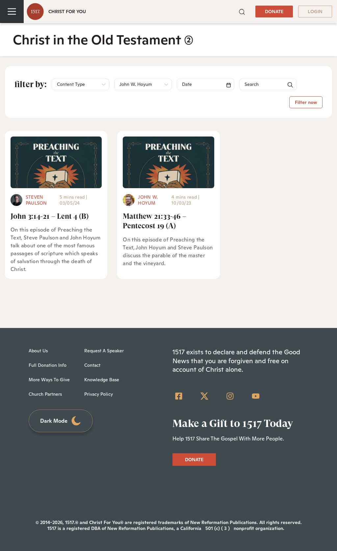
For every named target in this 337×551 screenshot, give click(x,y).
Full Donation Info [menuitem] (47, 365)
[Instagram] (230, 396)
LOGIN (315, 11)
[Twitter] (204, 396)
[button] (242, 11)
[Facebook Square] (178, 396)
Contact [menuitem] (92, 365)
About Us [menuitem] (38, 351)
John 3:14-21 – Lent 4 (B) (50, 216)
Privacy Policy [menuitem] (98, 394)
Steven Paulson (36, 200)
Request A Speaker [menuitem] (104, 351)
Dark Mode (53, 420)
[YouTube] (255, 396)
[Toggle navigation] (12, 11)
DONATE (274, 11)
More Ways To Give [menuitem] (49, 380)
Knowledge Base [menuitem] (101, 380)
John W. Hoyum (148, 200)
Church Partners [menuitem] (45, 394)
